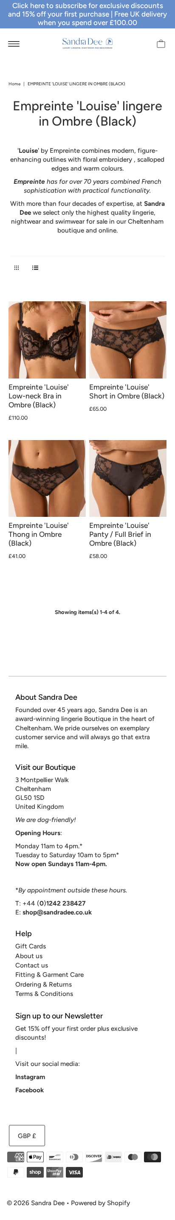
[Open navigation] (14, 43)
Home (14, 84)
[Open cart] (161, 43)
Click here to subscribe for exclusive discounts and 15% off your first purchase (85, 9)
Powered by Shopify (100, 1203)
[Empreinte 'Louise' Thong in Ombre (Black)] (47, 478)
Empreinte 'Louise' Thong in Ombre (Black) (38, 534)
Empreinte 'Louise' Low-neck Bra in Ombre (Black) (38, 396)
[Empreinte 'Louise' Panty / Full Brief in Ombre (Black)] (128, 478)
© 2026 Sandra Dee (36, 1203)
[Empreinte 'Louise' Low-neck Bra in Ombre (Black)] (47, 340)
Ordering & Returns (43, 984)
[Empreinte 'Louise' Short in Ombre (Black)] (128, 340)
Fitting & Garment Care (49, 974)
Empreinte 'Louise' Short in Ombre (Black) (126, 391)
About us (28, 956)
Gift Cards (30, 946)
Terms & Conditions (44, 994)
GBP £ (27, 1136)
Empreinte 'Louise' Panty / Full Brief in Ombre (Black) (120, 534)
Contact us (31, 965)
